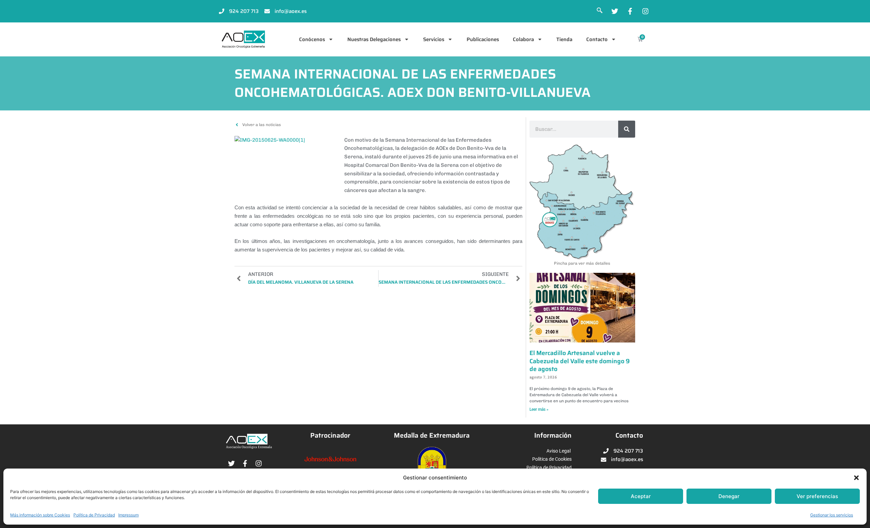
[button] (856, 477)
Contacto (597, 39)
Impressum (128, 514)
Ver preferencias (817, 496)
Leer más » (539, 409)
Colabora (523, 39)
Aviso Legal (558, 451)
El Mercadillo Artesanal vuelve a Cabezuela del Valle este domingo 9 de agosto (579, 361)
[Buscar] (626, 129)
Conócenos (312, 39)
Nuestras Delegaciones (374, 39)
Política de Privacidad (94, 514)
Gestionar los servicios (831, 514)
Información (553, 435)
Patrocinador (330, 435)
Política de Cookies (552, 459)
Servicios (433, 39)
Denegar (729, 496)
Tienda (564, 39)
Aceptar (641, 496)
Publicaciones (483, 39)
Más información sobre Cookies (40, 514)
